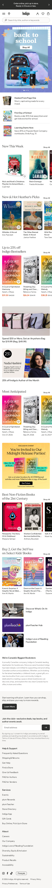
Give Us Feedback (10, 772)
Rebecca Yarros (29, 292)
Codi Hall (5, 187)
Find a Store (7, 767)
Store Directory (9, 809)
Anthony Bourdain (31, 539)
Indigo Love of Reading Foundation (17, 846)
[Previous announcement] (3, 5)
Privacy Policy (35, 879)
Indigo (10, 879)
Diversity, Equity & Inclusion (14, 850)
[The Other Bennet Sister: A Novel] (32, 215)
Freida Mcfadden (36, 184)
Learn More (9, 706)
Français (21, 873)
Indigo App (7, 814)
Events (5, 795)
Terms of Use (25, 883)
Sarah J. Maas (8, 292)
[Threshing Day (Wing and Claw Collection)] (31, 270)
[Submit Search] (5, 20)
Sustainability (8, 855)
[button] (3, 13)
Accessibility (7, 865)
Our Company (8, 841)
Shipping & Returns (10, 758)
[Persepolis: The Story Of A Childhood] (12, 516)
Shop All (46, 147)
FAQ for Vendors (9, 782)
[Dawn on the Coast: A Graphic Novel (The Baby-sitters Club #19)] (34, 571)
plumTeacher (8, 804)
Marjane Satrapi (8, 539)
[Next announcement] (49, 5)
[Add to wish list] (25, 176)
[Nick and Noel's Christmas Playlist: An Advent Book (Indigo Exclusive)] (14, 164)
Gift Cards (6, 818)
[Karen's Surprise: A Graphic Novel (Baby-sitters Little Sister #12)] (12, 571)
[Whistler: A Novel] (11, 215)
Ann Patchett (7, 235)
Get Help (6, 763)
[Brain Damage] (38, 164)
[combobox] (28, 20)
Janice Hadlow (29, 237)
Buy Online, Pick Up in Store (14, 823)
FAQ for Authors (9, 777)
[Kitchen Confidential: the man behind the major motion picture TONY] (33, 516)
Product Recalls (9, 860)
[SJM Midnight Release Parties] (26, 466)
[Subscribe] (46, 727)
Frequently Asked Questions (15, 753)
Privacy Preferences (9, 883)
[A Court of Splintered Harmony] (11, 270)
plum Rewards (8, 799)
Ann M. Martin (8, 593)
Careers (5, 836)
